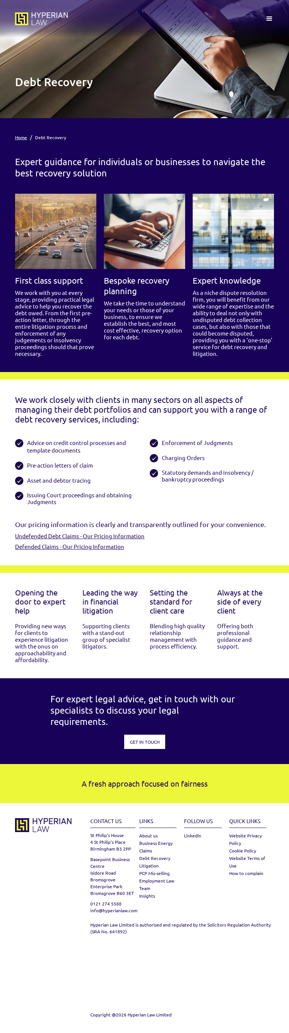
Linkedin (192, 835)
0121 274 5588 (106, 904)
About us (148, 835)
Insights (147, 896)
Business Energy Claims (156, 847)
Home (21, 137)
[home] (41, 19)
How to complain (246, 873)
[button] (269, 19)
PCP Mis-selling (154, 873)
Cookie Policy (242, 851)
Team (144, 888)
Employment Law (156, 881)
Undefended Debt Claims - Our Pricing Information (79, 535)
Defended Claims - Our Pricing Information (69, 546)
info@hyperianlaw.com (112, 910)
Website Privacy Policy (245, 839)
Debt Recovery (154, 858)
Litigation (149, 866)
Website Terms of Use (247, 862)
